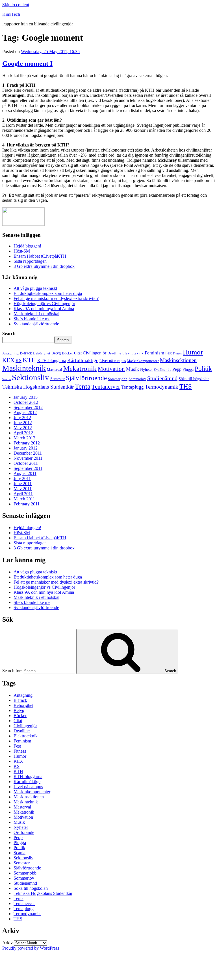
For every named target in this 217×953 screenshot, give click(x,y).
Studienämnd (162, 378)
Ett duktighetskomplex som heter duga (48, 293)
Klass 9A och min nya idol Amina (44, 308)
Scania (6, 379)
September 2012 (28, 407)
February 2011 (27, 503)
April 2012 (23, 432)
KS (18, 360)
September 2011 (28, 468)
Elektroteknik (133, 353)
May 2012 (23, 427)
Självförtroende (86, 378)
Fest (168, 353)
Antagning (10, 353)
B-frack (26, 353)
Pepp (176, 369)
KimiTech (11, 14)
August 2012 (25, 412)
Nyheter (146, 369)
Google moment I (27, 63)
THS (185, 386)
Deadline (114, 353)
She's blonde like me (32, 318)
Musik (132, 369)
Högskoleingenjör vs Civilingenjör (44, 303)
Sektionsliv (30, 377)
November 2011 (28, 458)
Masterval (54, 370)
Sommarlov (137, 379)
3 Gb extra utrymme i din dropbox (44, 266)
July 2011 (22, 478)
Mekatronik (80, 368)
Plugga (188, 369)
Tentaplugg (132, 387)
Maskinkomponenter (143, 361)
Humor (193, 352)
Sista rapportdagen (30, 261)
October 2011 (26, 463)
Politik (203, 368)
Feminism (154, 353)
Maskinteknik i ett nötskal (36, 313)
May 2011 (23, 488)
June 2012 (23, 422)
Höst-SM (22, 251)
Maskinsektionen (178, 360)
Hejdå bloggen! (27, 246)
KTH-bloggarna (51, 360)
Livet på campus (112, 360)
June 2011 (23, 483)
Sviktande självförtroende (36, 323)
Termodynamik (161, 387)
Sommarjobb (117, 379)
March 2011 (24, 498)
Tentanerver (106, 386)
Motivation (111, 369)
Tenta (82, 386)
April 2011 (23, 493)
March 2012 (24, 437)
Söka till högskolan (194, 378)
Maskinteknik (24, 368)
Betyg (56, 353)
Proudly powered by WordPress (30, 948)
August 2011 (25, 473)
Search (9, 333)
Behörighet (41, 353)
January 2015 (26, 397)
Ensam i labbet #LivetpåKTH (40, 256)
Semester (57, 378)
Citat (78, 353)
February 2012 (27, 443)
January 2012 (26, 448)
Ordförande (162, 370)
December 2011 (28, 453)
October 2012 (26, 402)
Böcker (67, 353)
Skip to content (15, 4)
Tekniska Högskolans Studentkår (38, 387)
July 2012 (22, 417)
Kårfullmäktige (82, 360)
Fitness (177, 353)
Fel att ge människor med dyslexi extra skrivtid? (56, 298)
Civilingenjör (94, 352)
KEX (8, 360)
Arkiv (7, 942)
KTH (29, 359)
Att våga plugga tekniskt (35, 288)
